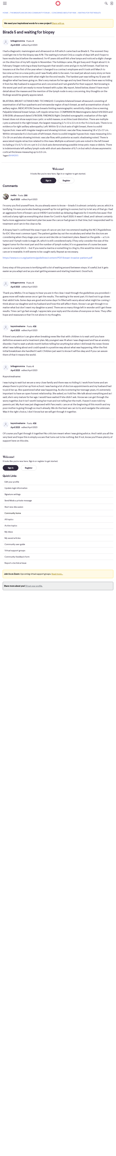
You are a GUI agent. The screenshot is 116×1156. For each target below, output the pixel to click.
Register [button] (66, 180)
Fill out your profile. (34, 586)
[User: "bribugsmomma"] (6, 42)
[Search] (106, 3)
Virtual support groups (15, 550)
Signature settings (13, 494)
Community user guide (15, 544)
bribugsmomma (18, 41)
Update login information (16, 488)
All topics (9, 519)
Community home (13, 513)
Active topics (11, 525)
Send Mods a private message (18, 500)
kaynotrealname (18, 326)
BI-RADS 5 (13, 155)
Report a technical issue (15, 563)
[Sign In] (111, 3)
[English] (58, 3)
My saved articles (13, 538)
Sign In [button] (48, 180)
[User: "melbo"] (6, 197)
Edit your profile (12, 481)
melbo (13, 195)
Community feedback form (17, 556)
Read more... (57, 574)
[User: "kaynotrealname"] (6, 328)
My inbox (9, 531)
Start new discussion (14, 507)
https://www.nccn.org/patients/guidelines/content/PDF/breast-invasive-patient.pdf (47, 257)
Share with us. (58, 23)
